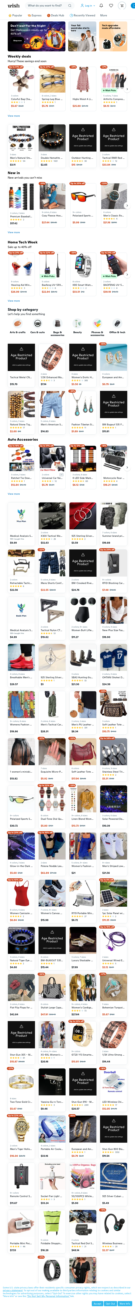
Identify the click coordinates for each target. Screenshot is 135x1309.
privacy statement (13, 1290)
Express (36, 15)
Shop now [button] (17, 40)
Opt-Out (110, 1303)
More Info (125, 1303)
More (103, 15)
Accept (97, 1303)
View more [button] (14, 115)
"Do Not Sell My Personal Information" (48, 1296)
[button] (88, 5)
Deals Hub (57, 15)
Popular (17, 15)
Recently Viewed (84, 15)
